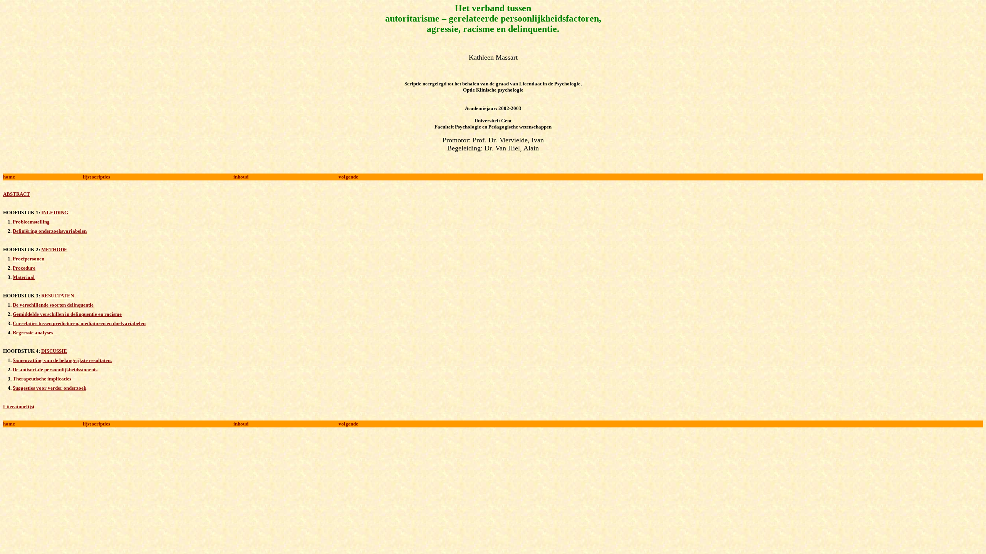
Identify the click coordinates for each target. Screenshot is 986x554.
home (9, 177)
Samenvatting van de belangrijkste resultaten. (62, 360)
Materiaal (24, 277)
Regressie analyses (33, 332)
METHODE (54, 249)
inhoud (240, 177)
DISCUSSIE (54, 351)
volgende (348, 177)
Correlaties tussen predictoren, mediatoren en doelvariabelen (79, 323)
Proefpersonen (28, 259)
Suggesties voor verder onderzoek (49, 388)
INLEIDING (54, 212)
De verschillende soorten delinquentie (53, 305)
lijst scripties (96, 177)
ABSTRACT (16, 194)
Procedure (24, 268)
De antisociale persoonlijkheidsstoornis (55, 369)
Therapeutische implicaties (42, 379)
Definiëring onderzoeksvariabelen (50, 231)
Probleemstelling (31, 222)
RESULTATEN (57, 296)
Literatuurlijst (18, 406)
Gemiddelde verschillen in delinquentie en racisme (67, 314)
